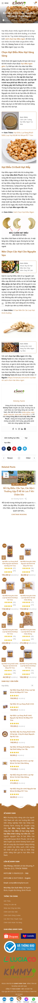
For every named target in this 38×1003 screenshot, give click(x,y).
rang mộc (18, 414)
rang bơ (11, 414)
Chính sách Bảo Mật (11, 912)
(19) (14, 636)
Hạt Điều (22, 9)
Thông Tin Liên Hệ (10, 905)
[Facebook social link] (4, 449)
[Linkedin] (22, 429)
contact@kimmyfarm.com (18, 883)
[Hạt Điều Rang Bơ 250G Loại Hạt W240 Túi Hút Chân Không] (5, 765)
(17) (32, 602)
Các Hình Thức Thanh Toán (13, 919)
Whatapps (33, 1002)
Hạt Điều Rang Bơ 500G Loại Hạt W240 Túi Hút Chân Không (28, 632)
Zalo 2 (11, 1002)
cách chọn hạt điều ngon (15, 39)
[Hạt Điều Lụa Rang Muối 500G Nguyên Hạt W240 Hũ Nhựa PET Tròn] (5, 720)
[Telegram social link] (25, 449)
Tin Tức (15, 9)
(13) (32, 670)
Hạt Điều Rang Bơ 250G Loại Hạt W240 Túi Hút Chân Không (28, 598)
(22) (14, 602)
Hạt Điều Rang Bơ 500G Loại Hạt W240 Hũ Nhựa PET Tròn (10, 632)
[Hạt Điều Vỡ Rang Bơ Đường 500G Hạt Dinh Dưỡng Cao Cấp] (5, 751)
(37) (14, 568)
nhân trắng (26, 412)
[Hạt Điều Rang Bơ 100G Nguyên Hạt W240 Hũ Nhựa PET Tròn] (5, 793)
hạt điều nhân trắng (12, 833)
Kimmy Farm (10, 20)
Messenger (26, 1002)
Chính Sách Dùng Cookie (12, 915)
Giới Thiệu (7, 901)
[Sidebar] (2, 303)
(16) (32, 568)
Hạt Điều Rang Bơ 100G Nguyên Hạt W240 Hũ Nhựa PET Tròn (28, 563)
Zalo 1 (4, 1002)
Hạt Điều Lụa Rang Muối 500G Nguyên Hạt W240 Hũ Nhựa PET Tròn (10, 563)
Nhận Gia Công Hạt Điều (12, 908)
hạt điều (7, 443)
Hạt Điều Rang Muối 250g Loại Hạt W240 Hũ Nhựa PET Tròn (28, 666)
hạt (26, 438)
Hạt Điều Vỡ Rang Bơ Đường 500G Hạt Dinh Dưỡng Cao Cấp (22, 748)
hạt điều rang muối (16, 828)
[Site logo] (19, 3)
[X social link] (9, 449)
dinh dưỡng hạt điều (11, 438)
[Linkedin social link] (19, 449)
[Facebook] (13, 429)
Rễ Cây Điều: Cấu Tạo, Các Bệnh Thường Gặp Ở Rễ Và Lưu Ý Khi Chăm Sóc (19, 491)
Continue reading (19, 514)
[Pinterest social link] (14, 449)
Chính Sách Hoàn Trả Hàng (13, 922)
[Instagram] (19, 429)
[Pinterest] (25, 429)
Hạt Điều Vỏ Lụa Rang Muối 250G (22, 704)
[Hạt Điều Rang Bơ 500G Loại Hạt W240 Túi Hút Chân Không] (5, 779)
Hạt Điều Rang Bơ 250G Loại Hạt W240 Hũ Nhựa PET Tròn (10, 598)
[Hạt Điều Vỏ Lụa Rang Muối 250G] (5, 707)
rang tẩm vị (26, 414)
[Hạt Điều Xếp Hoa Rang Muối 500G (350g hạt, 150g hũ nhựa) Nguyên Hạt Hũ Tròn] (5, 737)
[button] (4, 557)
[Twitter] (16, 429)
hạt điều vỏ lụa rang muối (23, 831)
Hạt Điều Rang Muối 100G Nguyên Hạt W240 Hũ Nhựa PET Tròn (10, 666)
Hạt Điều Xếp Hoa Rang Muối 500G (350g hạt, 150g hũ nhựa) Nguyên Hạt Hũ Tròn (22, 734)
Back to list (19, 458)
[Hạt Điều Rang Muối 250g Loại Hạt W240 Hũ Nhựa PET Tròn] (5, 694)
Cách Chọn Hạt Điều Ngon (23, 212)
